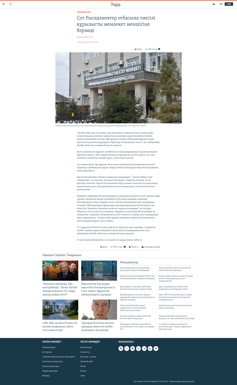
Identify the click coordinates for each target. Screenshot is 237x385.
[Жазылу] (156, 348)
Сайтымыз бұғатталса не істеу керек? (58, 357)
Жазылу (45, 376)
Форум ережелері (50, 371)
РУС (221, 4)
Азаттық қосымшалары (52, 362)
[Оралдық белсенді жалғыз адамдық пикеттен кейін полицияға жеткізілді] (99, 310)
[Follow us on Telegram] (144, 348)
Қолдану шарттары (50, 366)
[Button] (138, 49)
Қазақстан (85, 352)
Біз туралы (47, 352)
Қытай (83, 371)
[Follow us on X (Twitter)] (126, 348)
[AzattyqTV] (214, 4)
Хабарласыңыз (48, 347)
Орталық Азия (86, 362)
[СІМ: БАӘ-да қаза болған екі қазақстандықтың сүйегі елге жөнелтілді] (60, 310)
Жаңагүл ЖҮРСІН (84, 37)
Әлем (82, 376)
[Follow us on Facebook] (120, 348)
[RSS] (150, 348)
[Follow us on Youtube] (132, 348)
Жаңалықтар (86, 347)
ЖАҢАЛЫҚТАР (84, 12)
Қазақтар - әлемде (88, 357)
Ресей (83, 366)
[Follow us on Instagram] (138, 348)
